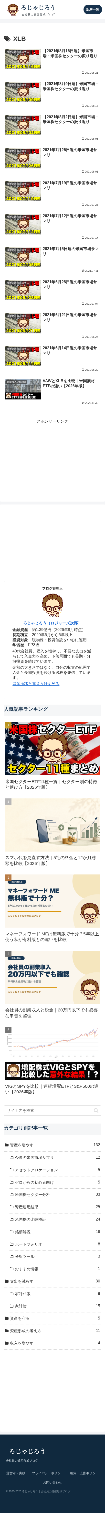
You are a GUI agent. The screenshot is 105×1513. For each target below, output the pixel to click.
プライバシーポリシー (47, 1473)
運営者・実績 (15, 1473)
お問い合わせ (52, 1482)
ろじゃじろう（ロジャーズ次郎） (52, 623)
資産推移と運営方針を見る (35, 684)
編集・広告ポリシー (84, 1473)
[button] (96, 1110)
